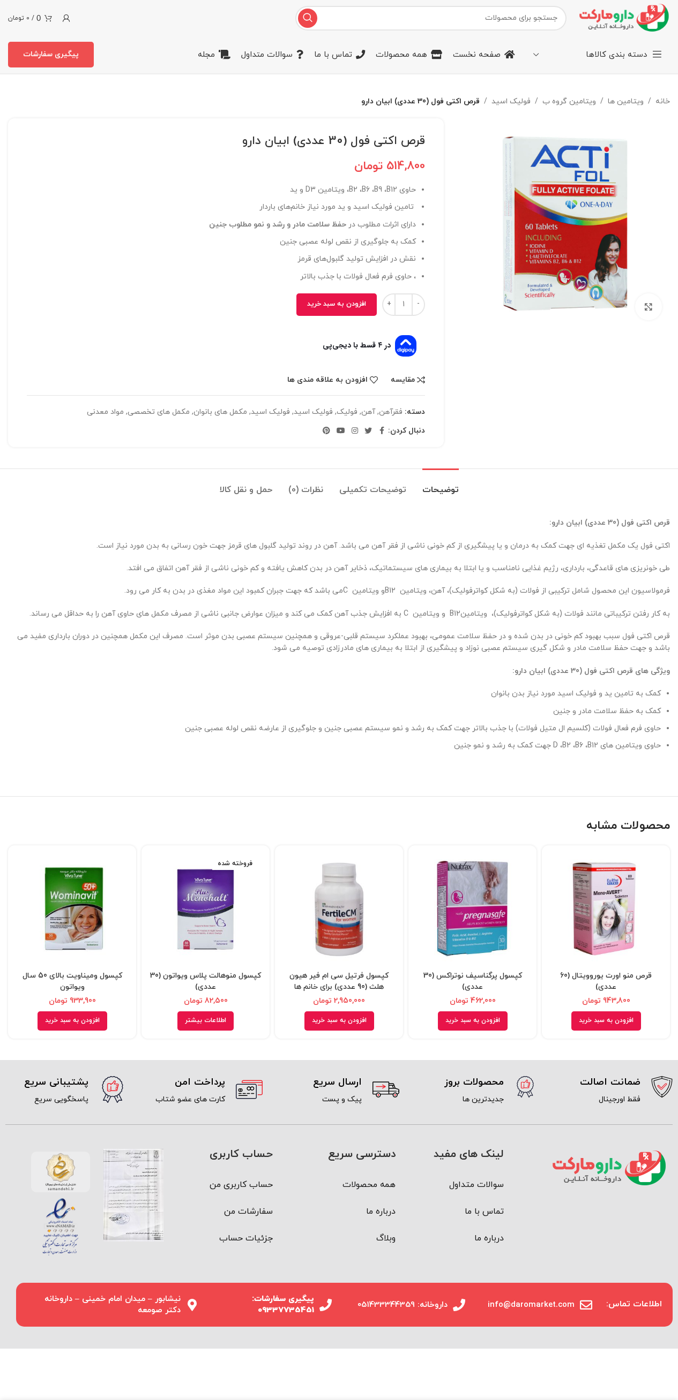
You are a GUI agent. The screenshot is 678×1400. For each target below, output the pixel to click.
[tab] (440, 484)
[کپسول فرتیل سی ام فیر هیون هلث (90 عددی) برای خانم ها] (339, 909)
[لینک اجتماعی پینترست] (326, 431)
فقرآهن (391, 412)
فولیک (347, 412)
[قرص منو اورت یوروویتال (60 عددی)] (606, 909)
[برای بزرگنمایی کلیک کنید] (648, 306)
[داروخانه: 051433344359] (459, 1305)
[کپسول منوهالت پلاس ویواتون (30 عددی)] (206, 909)
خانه (662, 101)
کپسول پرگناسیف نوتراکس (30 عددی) (472, 981)
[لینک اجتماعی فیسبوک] (381, 431)
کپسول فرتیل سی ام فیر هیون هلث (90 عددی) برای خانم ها (339, 981)
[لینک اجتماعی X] (368, 431)
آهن (368, 412)
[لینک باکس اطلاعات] (612, 1091)
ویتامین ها (626, 101)
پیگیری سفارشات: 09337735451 (283, 1304)
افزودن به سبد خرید (336, 304)
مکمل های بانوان (220, 412)
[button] (606, 1021)
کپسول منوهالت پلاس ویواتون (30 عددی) (205, 981)
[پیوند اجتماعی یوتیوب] (340, 431)
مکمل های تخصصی (159, 412)
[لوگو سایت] (623, 17)
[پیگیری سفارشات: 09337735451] (325, 1305)
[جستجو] (307, 18)
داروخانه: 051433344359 (402, 1305)
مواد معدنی (105, 412)
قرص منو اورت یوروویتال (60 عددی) (606, 981)
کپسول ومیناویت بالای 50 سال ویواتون (72, 981)
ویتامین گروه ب (569, 101)
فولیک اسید (511, 101)
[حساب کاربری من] (66, 18)
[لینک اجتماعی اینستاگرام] (354, 431)
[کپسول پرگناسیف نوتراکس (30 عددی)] (472, 909)
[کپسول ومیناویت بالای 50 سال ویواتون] (72, 909)
